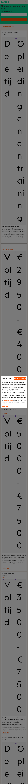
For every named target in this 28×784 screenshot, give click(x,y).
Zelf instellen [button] (5, 406)
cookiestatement (8, 400)
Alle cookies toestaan (20, 378)
